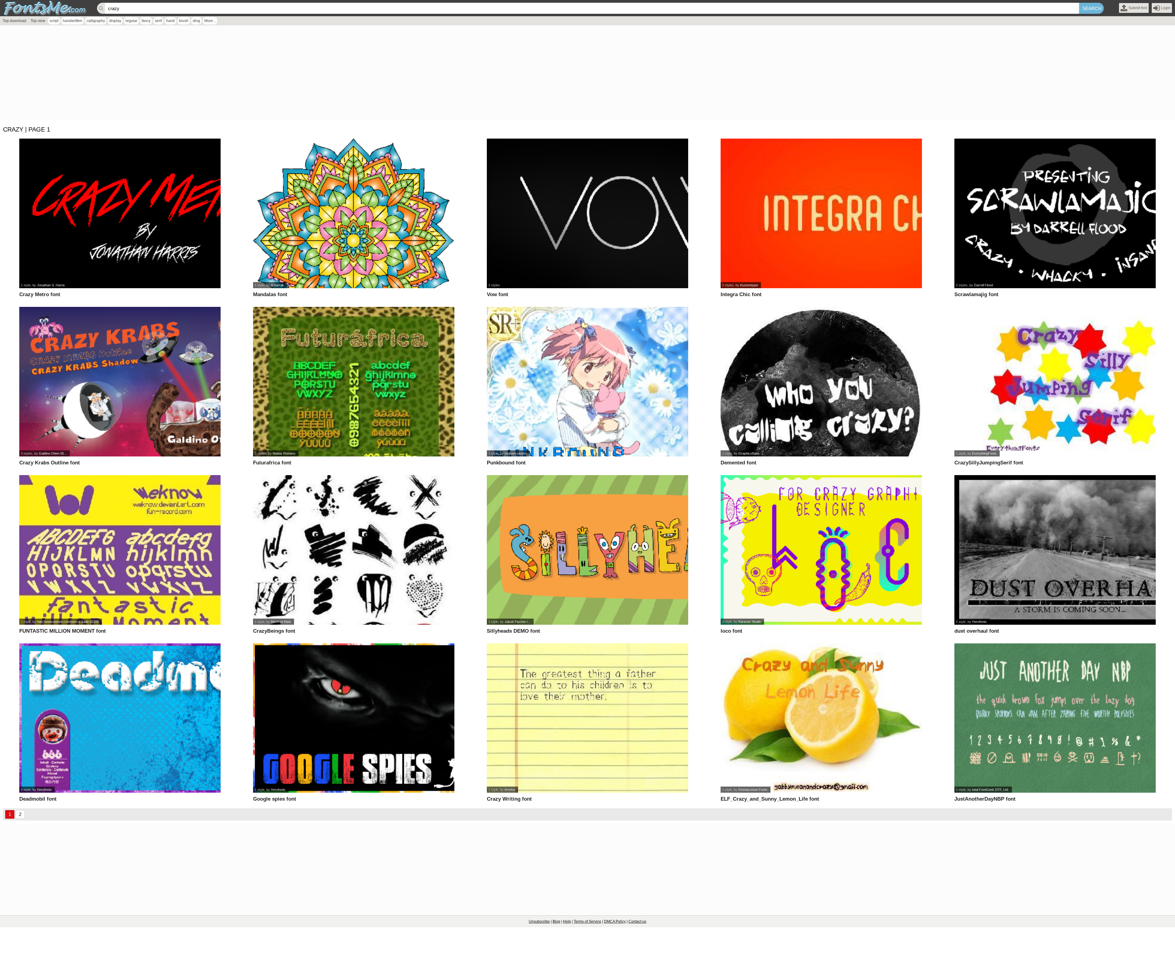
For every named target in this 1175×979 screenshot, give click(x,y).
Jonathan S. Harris (51, 285)
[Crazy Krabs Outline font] (119, 381)
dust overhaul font (976, 631)
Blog (556, 921)
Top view (38, 21)
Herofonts (979, 622)
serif (158, 21)
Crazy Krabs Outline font (49, 463)
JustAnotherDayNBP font (985, 799)
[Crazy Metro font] (119, 213)
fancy (146, 21)
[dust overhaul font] (1054, 550)
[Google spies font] (353, 718)
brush (183, 21)
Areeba (509, 789)
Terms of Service (587, 921)
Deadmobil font (38, 799)
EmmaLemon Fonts (752, 789)
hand (170, 21)
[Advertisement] (183, 74)
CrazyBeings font (274, 631)
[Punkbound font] (587, 381)
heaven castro (515, 453)
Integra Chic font (741, 294)
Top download (14, 21)
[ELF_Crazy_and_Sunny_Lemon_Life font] (821, 718)
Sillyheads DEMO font (513, 631)
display (115, 21)
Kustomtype (749, 285)
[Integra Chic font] (821, 213)
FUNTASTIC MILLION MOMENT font (62, 631)
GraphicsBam (748, 453)
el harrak (277, 285)
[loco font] (821, 550)
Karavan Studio (749, 622)
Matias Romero (284, 453)
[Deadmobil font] (119, 718)
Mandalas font (270, 294)
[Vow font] (587, 213)
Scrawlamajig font (976, 294)
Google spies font (274, 799)
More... (210, 21)
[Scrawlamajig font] (1054, 213)
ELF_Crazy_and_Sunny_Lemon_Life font (770, 799)
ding (196, 21)
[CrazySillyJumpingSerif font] (1054, 381)
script (54, 21)
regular (131, 21)
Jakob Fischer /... (518, 622)
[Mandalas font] (353, 213)
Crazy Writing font (509, 799)
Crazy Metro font (39, 294)
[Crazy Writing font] (587, 718)
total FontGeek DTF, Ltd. (990, 789)
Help (567, 921)
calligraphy (96, 21)
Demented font (738, 463)
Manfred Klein (281, 622)
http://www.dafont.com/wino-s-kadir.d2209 (68, 622)
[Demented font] (821, 381)
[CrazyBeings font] (353, 550)
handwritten (72, 21)
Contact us (637, 921)
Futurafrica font (272, 463)
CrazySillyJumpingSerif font (988, 463)
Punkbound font (506, 463)
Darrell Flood (983, 285)
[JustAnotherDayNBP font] (1054, 718)
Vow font (497, 294)
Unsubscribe (539, 921)
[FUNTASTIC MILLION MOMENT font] (119, 550)
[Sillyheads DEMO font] (587, 550)
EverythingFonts (984, 453)
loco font (731, 631)
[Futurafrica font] (353, 381)
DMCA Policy (615, 921)
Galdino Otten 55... (53, 453)
